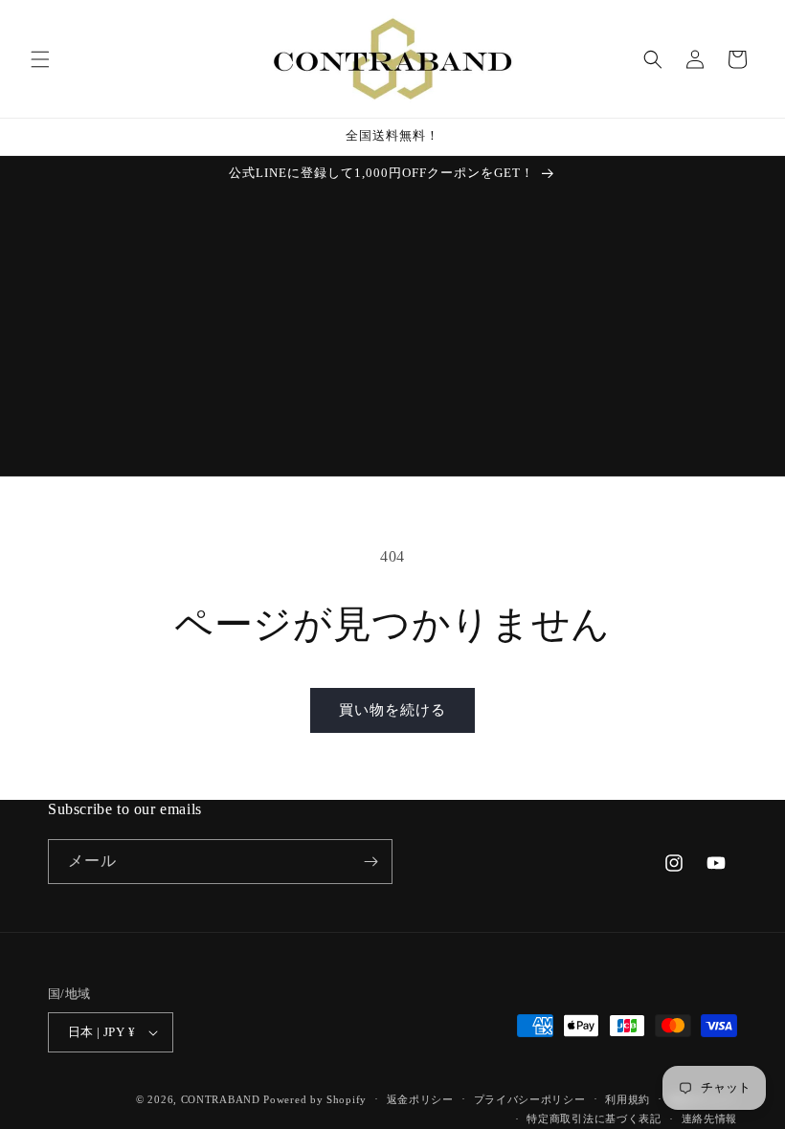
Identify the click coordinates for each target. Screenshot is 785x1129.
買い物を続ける (392, 710)
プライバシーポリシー (530, 1099)
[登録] (370, 861)
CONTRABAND (220, 1099)
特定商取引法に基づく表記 (594, 1118)
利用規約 (627, 1099)
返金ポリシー (420, 1099)
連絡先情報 (710, 1118)
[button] (40, 59)
